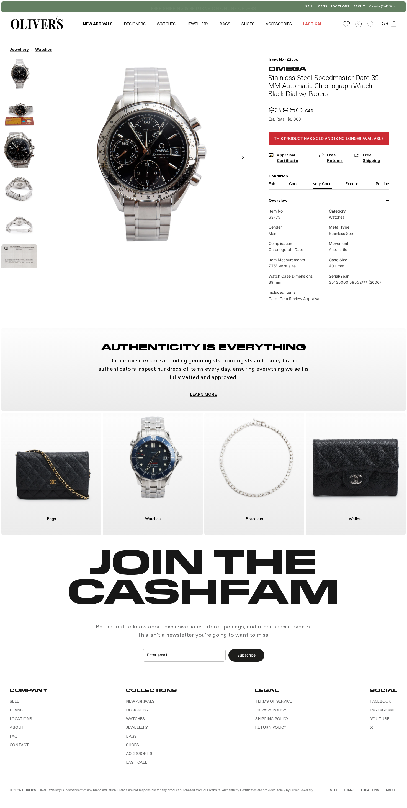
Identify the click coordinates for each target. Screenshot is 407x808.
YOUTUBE (379, 719)
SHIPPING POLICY (271, 719)
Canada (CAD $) (380, 6)
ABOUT (359, 6)
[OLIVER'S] (37, 24)
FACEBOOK (380, 702)
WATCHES (166, 24)
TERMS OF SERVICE (273, 702)
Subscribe (246, 655)
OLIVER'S (29, 790)
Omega (287, 68)
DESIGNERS (135, 24)
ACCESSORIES (279, 24)
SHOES (247, 24)
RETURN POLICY (270, 728)
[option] (146, 163)
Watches (43, 50)
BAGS (225, 24)
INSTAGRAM (382, 710)
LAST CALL (313, 24)
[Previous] (147, 7)
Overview (278, 201)
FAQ (13, 737)
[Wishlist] (346, 24)
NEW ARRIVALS (98, 24)
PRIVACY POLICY (270, 710)
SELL (309, 6)
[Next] (260, 7)
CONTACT (19, 745)
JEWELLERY (197, 24)
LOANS (321, 6)
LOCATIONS (340, 6)
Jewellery (19, 50)
